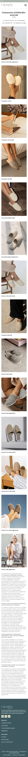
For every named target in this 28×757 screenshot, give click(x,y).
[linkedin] (9, 716)
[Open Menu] (25, 5)
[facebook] (6, 716)
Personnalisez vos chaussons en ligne (14, 1)
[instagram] (2, 716)
